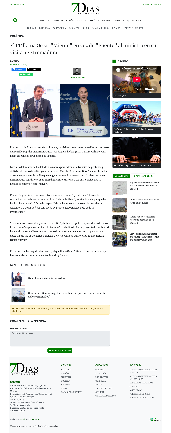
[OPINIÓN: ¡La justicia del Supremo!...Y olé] (136, 150)
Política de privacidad (142, 397)
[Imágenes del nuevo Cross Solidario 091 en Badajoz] (136, 114)
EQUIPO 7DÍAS (121, 95)
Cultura (106, 20)
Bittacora (35, 419)
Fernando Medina (77, 78)
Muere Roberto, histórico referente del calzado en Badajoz (142, 220)
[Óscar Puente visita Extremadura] (18, 279)
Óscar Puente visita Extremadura (46, 278)
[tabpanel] (136, 215)
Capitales (58, 20)
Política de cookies (140, 394)
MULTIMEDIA (59, 28)
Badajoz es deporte (133, 20)
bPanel (22, 419)
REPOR (85, 28)
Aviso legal (136, 390)
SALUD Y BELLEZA (100, 28)
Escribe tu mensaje (18, 328)
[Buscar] (15, 20)
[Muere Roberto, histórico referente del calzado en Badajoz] (119, 222)
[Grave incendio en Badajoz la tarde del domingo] (119, 205)
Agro (117, 20)
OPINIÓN (116, 28)
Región (70, 20)
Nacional (82, 20)
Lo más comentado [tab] (143, 176)
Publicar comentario (61, 350)
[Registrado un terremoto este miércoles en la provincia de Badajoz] (119, 188)
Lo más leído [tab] (121, 176)
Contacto (135, 386)
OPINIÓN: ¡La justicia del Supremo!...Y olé (133, 165)
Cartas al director (134, 28)
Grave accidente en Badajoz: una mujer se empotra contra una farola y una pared (144, 237)
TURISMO (31, 28)
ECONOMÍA (44, 28)
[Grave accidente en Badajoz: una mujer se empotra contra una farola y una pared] (119, 239)
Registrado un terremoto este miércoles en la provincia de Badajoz (144, 185)
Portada (44, 20)
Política (94, 20)
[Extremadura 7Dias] (85, 8)
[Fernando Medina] (77, 71)
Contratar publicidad (141, 383)
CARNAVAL (74, 28)
